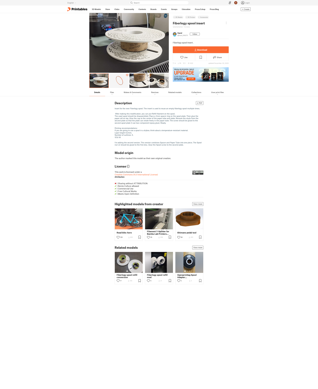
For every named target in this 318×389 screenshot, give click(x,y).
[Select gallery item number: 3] (160, 227)
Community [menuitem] (129, 9)
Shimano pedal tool (186, 232)
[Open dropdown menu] (226, 22)
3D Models (178, 17)
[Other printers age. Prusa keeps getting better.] (201, 74)
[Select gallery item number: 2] (129, 271)
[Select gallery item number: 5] (193, 271)
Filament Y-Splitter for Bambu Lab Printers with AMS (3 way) (158, 232)
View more (197, 204)
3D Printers (191, 17)
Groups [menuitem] (174, 9)
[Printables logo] (77, 9)
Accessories (204, 17)
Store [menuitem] (107, 9)
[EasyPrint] (230, 3)
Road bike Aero (124, 232)
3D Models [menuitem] (96, 9)
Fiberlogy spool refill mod (157, 276)
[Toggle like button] (118, 237)
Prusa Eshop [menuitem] (200, 9)
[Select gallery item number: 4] (191, 271)
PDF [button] (200, 103)
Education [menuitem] (186, 9)
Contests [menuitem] (142, 9)
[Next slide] (166, 80)
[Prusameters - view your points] (235, 2)
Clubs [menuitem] (116, 9)
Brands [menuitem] (153, 9)
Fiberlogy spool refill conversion (127, 276)
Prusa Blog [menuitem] (214, 9)
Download (202, 50)
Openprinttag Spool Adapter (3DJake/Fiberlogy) (187, 276)
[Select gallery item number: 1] (157, 227)
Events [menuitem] (164, 9)
